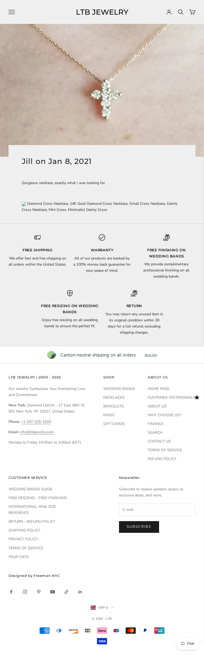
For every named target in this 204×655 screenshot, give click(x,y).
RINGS (108, 415)
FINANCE (155, 423)
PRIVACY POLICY (23, 539)
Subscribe (139, 526)
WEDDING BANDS (119, 388)
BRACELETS (113, 406)
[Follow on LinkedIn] (80, 591)
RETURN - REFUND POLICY (31, 521)
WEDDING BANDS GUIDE (30, 489)
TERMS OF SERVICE (165, 450)
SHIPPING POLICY (24, 530)
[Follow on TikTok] (66, 591)
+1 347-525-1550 (36, 421)
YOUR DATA (18, 556)
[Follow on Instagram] (25, 591)
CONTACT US (159, 441)
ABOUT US (157, 406)
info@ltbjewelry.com (37, 432)
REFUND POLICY (162, 458)
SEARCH (155, 432)
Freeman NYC (47, 575)
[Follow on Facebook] (11, 591)
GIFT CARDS (114, 423)
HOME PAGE (158, 388)
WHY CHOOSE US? (164, 415)
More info (151, 354)
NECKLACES (114, 397)
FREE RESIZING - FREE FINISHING (37, 497)
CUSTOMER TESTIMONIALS (172, 397)
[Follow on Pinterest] (38, 591)
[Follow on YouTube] (52, 591)
